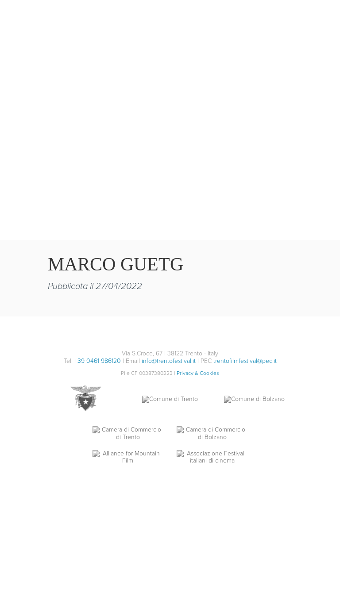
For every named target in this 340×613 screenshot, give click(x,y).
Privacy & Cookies (198, 373)
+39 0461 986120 (97, 361)
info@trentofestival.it (169, 361)
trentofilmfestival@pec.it (245, 361)
